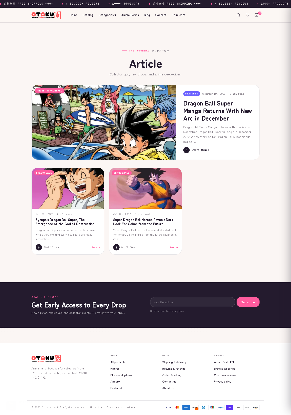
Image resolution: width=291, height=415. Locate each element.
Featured (116, 388)
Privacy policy (222, 381)
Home (73, 15)
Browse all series (224, 368)
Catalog (88, 15)
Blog (147, 15)
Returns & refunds (173, 368)
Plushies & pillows (121, 375)
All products (118, 362)
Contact (160, 15)
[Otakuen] (67, 358)
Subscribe (248, 302)
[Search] (238, 15)
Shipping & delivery (174, 362)
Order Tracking (171, 375)
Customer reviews (225, 375)
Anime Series (130, 15)
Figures (115, 368)
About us (168, 388)
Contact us (169, 381)
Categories (107, 15)
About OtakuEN (224, 362)
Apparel (115, 381)
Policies (178, 15)
